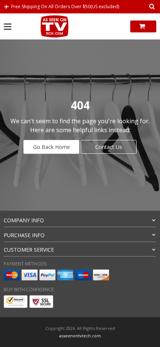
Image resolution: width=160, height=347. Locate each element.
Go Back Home (51, 146)
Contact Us (108, 146)
